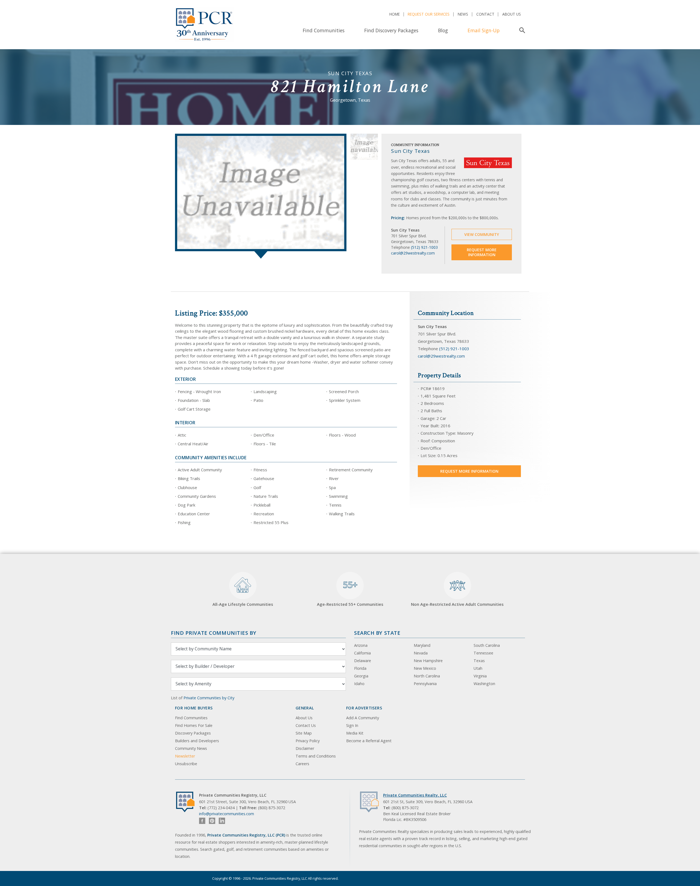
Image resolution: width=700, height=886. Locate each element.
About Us (511, 14)
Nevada (421, 653)
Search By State (377, 632)
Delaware (362, 660)
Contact (485, 14)
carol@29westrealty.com (413, 253)
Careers (302, 763)
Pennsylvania (425, 683)
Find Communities (324, 30)
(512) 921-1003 (424, 247)
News (463, 14)
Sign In (352, 725)
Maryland (422, 645)
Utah (478, 668)
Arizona (361, 645)
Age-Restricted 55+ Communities (350, 593)
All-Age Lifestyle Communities (242, 604)
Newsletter (185, 756)
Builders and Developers (197, 740)
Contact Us (306, 725)
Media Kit (354, 733)
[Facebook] (202, 821)
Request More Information (482, 252)
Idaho (359, 683)
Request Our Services (429, 14)
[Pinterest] (212, 821)
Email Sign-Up (484, 30)
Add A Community (362, 717)
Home (394, 14)
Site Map (304, 733)
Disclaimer (305, 748)
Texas (479, 660)
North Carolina (427, 676)
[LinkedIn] (222, 821)
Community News (191, 748)
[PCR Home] (187, 802)
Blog (443, 30)
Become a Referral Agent (369, 740)
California (362, 653)
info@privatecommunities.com (226, 813)
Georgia (361, 676)
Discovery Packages (193, 733)
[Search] (521, 30)
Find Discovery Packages (391, 30)
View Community (481, 234)
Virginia (480, 676)
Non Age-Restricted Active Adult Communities (457, 604)
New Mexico (425, 668)
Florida (360, 668)
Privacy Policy (308, 740)
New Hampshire (428, 660)
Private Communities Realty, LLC (415, 795)
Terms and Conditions (316, 756)
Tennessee (483, 653)
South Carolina (487, 645)
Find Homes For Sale (193, 725)
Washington (484, 683)
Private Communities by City (208, 697)
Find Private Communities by (213, 632)
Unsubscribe (186, 763)
